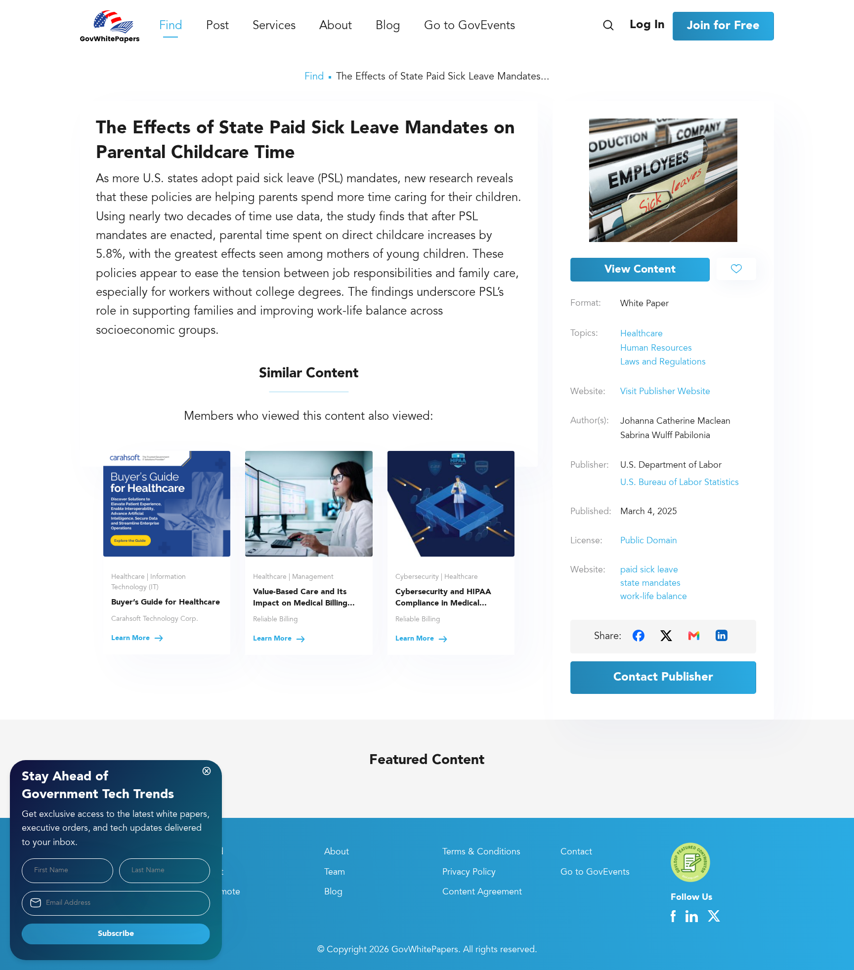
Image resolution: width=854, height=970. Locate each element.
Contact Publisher (663, 678)
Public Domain (648, 541)
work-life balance (653, 597)
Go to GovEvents (469, 27)
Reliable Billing (275, 619)
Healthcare (641, 334)
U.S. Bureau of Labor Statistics (679, 483)
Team (334, 872)
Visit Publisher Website (665, 392)
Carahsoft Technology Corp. (154, 619)
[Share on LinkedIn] (721, 635)
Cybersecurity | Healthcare (436, 577)
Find (170, 27)
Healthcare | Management (293, 577)
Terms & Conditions (481, 852)
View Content (640, 269)
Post (217, 27)
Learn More (131, 638)
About (335, 27)
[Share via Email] (694, 635)
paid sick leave (649, 570)
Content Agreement (482, 892)
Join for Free (723, 26)
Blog (388, 27)
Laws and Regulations (663, 362)
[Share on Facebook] (638, 635)
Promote (223, 892)
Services (274, 27)
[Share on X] (666, 635)
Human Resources (656, 348)
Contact (576, 852)
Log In (647, 25)
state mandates (650, 583)
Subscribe (116, 934)
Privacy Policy (469, 872)
